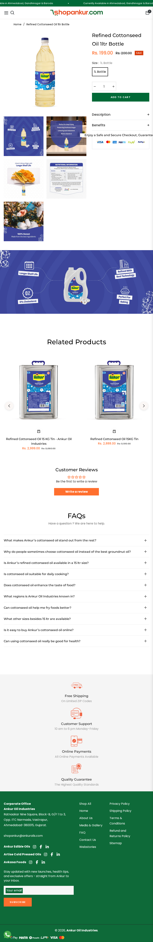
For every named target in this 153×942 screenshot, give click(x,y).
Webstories (87, 847)
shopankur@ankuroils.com (23, 836)
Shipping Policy (120, 811)
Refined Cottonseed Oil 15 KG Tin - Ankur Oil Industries (39, 441)
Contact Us (87, 840)
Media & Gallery (90, 825)
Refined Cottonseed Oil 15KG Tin (114, 439)
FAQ (82, 832)
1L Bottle (100, 72)
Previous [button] (9, 406)
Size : (102, 63)
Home (17, 24)
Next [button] (144, 406)
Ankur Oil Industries (82, 930)
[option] (45, 72)
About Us (86, 818)
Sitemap (116, 843)
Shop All (85, 804)
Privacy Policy (120, 804)
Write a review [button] (76, 492)
